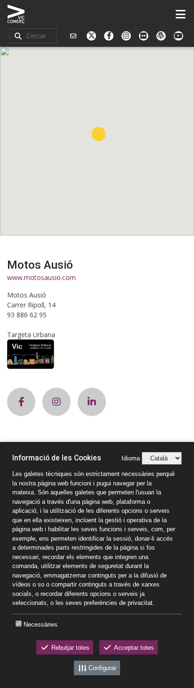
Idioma (130, 458)
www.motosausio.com (41, 277)
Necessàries (40, 624)
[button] (99, 134)
